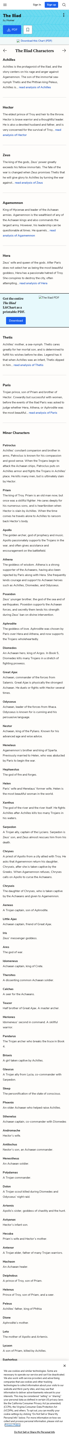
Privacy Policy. (12, 1425)
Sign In (37, 4)
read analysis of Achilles (35, 87)
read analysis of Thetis (28, 365)
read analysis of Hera (33, 283)
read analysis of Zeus (29, 183)
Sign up (51, 4)
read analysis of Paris (43, 413)
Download (16, 321)
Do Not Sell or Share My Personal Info (34, 1432)
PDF (14, 30)
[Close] (65, 1366)
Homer (10, 20)
